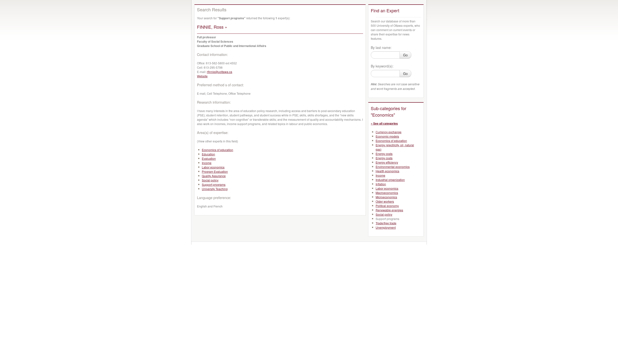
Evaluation (209, 158)
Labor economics (213, 167)
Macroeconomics (387, 193)
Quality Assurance (214, 176)
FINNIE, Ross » (212, 27)
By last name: (381, 47)
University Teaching (215, 189)
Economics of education (217, 150)
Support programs (213, 184)
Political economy (387, 206)
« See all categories (384, 123)
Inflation (381, 184)
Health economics (387, 171)
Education (208, 154)
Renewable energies (389, 210)
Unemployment (386, 227)
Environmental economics (393, 167)
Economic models (387, 136)
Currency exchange (388, 132)
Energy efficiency (387, 162)
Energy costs (384, 154)
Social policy (210, 180)
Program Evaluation (215, 171)
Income (206, 163)
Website (202, 76)
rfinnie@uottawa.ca (219, 72)
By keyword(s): (382, 66)
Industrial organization (390, 180)
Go (405, 55)
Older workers (385, 201)
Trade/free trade (386, 223)
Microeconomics (386, 197)
